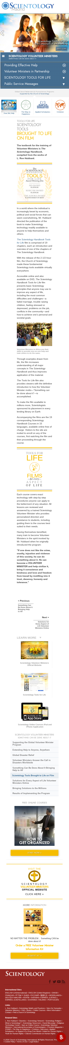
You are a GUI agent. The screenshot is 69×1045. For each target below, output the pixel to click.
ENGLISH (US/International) (16, 993)
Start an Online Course (30, 1025)
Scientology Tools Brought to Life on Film (33, 775)
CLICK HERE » (34, 894)
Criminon (60, 112)
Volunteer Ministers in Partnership (26, 71)
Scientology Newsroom (32, 1023)
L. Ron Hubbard (11, 1008)
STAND (8, 1029)
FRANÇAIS (9, 995)
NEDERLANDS (55, 995)
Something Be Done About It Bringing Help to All (34, 769)
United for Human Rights (51, 1031)
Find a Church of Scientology (24, 1012)
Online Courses (39, 1010)
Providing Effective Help (21, 65)
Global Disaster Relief (23, 755)
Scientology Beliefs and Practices (32, 1008)
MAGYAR (18, 998)
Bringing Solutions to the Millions (29, 788)
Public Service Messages (21, 84)
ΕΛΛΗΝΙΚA (32, 1000)
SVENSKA (35, 998)
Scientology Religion (53, 1021)
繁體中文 (43, 995)
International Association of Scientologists (30, 1027)
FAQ (23, 1010)
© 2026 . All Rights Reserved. (29, 1040)
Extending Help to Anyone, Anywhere (31, 750)
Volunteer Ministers (12, 1010)
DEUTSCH (9, 998)
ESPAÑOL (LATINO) (48, 998)
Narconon (44, 1029)
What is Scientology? (13, 1023)
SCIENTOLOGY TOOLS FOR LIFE (27, 77)
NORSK (26, 998)
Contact (8, 1012)
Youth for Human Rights (14, 1033)
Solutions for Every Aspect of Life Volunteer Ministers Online (34, 781)
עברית (19, 995)
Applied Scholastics (42, 112)
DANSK (55, 993)
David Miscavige (49, 1023)
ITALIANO (42, 1000)
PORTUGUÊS (53, 1000)
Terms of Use (22, 1042)
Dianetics (22, 1021)
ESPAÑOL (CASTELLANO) (15, 1000)
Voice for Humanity (54, 1008)
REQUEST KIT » (35, 955)
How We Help (9, 113)
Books (29, 1010)
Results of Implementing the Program (31, 793)
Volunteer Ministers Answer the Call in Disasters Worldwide (32, 761)
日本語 (26, 995)
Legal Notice (34, 1042)
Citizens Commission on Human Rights (40, 1033)
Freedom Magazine (54, 1027)
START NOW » (34, 852)
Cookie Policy (10, 1042)
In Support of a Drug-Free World (28, 1031)
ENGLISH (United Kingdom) (39, 993)
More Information (53, 1010)
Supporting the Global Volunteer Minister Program (33, 743)
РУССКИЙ (34, 995)
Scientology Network (36, 1021)
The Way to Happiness (25, 112)
